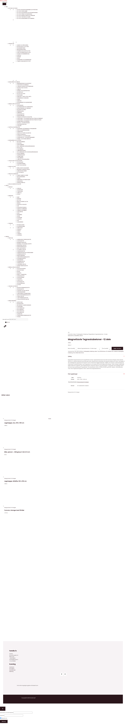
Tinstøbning (20, 157)
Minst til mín (4, 718)
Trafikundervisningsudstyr (24, 315)
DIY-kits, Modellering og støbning (25, 18)
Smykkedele (20, 181)
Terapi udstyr (20, 296)
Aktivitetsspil (20, 270)
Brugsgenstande (21, 49)
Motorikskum (20, 311)
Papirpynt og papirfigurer (23, 136)
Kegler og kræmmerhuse (23, 54)
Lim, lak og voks (21, 93)
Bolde (18, 271)
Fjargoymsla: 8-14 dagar (83, 382)
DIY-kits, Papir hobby (22, 11)
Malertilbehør (20, 115)
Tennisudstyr (20, 262)
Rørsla (7, 236)
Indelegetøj (79, 334)
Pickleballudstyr (21, 258)
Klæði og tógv (12, 166)
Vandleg (19, 233)
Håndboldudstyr (21, 254)
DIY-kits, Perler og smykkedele (24, 14)
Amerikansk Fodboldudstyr (24, 239)
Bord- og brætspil (21, 274)
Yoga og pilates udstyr (23, 299)
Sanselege (19, 314)
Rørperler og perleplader (23, 179)
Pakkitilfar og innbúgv (23, 85)
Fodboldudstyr (21, 251)
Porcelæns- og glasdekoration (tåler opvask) (29, 120)
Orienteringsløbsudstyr (23, 257)
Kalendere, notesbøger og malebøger (26, 128)
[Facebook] (61, 674)
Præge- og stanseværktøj (24, 139)
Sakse (18, 99)
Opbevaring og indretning (23, 293)
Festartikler (20, 162)
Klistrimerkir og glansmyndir (24, 102)
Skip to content (3, 0)
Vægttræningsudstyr (22, 297)
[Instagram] (65, 674)
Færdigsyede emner (22, 171)
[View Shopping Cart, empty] (4, 326)
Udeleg (19, 230)
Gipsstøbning (20, 144)
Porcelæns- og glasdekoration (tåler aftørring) (30, 118)
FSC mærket (115, 351)
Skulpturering (20, 153)
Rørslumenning (12, 300)
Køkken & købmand (22, 209)
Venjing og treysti (13, 286)
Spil (18, 220)
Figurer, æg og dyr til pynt (23, 51)
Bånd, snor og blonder (23, 168)
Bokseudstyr (20, 289)
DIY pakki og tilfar (12, 8)
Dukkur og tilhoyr (21, 204)
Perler (18, 178)
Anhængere (20, 190)
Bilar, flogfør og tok (22, 201)
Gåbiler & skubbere (22, 210)
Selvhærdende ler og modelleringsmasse (27, 152)
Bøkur (18, 203)
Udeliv (18, 232)
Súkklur (10, 187)
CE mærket (108, 351)
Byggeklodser (20, 225)
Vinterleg (19, 235)
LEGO (18, 213)
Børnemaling (20, 111)
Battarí (19, 200)
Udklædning (20, 222)
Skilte (18, 58)
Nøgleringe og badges (23, 98)
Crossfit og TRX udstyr (23, 290)
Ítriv (6, 6)
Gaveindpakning (21, 163)
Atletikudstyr (20, 241)
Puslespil (19, 219)
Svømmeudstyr (21, 261)
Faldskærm (20, 306)
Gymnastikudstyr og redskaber (25, 252)
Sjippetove (20, 280)
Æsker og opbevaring (22, 45)
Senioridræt (20, 260)
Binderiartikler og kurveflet (24, 83)
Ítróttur (10, 238)
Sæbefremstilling (21, 150)
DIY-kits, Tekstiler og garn (23, 17)
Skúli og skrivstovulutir (14, 184)
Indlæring (19, 214)
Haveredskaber (21, 226)
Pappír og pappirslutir (14, 127)
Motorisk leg (20, 312)
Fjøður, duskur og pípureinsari (25, 86)
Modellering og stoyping (14, 140)
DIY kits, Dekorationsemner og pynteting (27, 9)
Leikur (6, 185)
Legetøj (19, 55)
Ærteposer (20, 302)
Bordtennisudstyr (21, 246)
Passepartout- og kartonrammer (26, 137)
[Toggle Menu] (4, 4)
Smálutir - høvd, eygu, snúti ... (24, 96)
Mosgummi (20, 95)
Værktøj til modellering (23, 159)
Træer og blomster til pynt (24, 61)
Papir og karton (21, 134)
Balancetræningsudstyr (23, 287)
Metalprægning (21, 176)
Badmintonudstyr (21, 242)
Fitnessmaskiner (21, 292)
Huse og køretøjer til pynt (24, 52)
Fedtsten (19, 143)
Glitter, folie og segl (22, 87)
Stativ (18, 194)
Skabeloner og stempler (23, 121)
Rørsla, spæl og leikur (14, 267)
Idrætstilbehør (21, 255)
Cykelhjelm (20, 191)
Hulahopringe (20, 277)
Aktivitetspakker (21, 268)
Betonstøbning (21, 141)
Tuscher (19, 125)
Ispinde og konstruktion (23, 90)
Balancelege (20, 303)
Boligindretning (21, 48)
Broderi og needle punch (23, 169)
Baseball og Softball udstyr (24, 244)
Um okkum (11, 668)
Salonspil (19, 279)
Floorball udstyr (21, 249)
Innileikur (10, 195)
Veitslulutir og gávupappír (15, 160)
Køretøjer (20, 227)
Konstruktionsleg (21, 207)
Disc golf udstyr (21, 248)
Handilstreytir (12, 670)
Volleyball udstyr (21, 264)
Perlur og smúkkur (13, 174)
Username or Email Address (6, 712)
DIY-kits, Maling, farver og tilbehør (26, 15)
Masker (19, 56)
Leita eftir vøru (6, 319)
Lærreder (19, 112)
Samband (11, 667)
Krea (74, 352)
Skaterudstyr (20, 281)
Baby (18, 197)
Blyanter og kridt (21, 109)
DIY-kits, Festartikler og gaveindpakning (27, 12)
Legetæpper (20, 211)
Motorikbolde (20, 308)
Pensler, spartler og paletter (24, 117)
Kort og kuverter (21, 165)
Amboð (19, 89)
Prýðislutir (11, 43)
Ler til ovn (19, 147)
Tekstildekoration (21, 124)
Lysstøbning (20, 149)
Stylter (19, 284)
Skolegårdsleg (21, 283)
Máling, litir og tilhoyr (14, 104)
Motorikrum (20, 309)
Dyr (18, 206)
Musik (18, 216)
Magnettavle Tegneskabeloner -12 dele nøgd (85, 348)
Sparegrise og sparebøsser (24, 59)
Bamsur (19, 198)
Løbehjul (19, 192)
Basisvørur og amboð (14, 82)
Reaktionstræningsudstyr (23, 295)
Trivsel (19, 316)
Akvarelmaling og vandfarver (25, 106)
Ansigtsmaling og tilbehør (24, 108)
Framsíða (70, 334)
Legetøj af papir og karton (24, 133)
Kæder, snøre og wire (22, 175)
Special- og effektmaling (23, 122)
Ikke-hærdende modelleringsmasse (26, 146)
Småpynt (19, 101)
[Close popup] (2, 709)
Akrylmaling (20, 105)
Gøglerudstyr (20, 276)
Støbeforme (20, 156)
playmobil (19, 217)
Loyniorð (2, 715)
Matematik (78, 352)
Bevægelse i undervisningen (24, 305)
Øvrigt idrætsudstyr (22, 265)
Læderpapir (20, 131)
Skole (82, 352)
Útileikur (10, 223)
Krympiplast (20, 92)
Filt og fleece (20, 172)
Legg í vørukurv (117, 348)
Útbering (11, 671)
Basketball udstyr (21, 245)
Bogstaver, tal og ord (23, 46)
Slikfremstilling (21, 155)
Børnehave (103, 351)
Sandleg (19, 229)
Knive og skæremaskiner (23, 130)
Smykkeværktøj (21, 182)
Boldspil (19, 273)
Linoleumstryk (20, 114)
